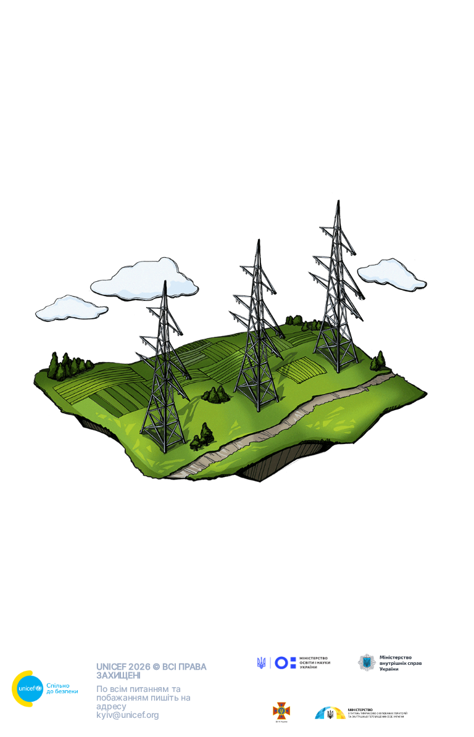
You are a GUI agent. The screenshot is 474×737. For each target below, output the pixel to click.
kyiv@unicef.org (127, 714)
